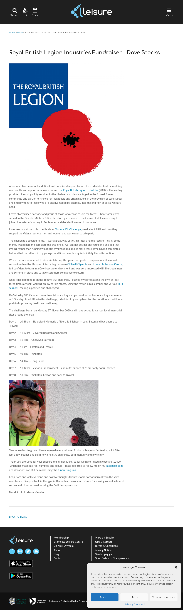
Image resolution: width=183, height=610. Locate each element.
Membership (61, 537)
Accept (105, 597)
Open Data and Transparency (112, 558)
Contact (58, 558)
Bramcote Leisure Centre (107, 264)
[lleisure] (21, 540)
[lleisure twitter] (28, 551)
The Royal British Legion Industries (78, 190)
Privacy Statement (135, 604)
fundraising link (67, 470)
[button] (176, 567)
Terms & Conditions (106, 546)
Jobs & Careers (103, 541)
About (57, 550)
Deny (134, 597)
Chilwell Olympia (77, 264)
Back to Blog (18, 516)
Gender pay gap (104, 554)
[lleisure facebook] (12, 551)
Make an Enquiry (104, 537)
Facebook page (114, 466)
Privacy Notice (103, 550)
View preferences (163, 597)
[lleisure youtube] (36, 551)
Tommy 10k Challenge (68, 229)
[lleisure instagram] (20, 551)
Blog (56, 554)
